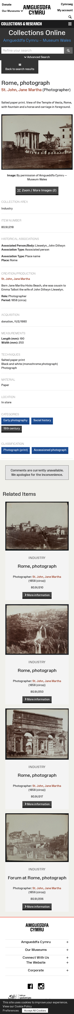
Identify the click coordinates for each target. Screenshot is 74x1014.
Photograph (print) (15, 449)
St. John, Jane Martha (21, 90)
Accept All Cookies (35, 1010)
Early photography (15, 420)
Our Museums (11, 10)
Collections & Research (21, 23)
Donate (6, 4)
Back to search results (19, 69)
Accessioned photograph (50, 449)
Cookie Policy (23, 1006)
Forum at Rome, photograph (37, 877)
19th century (11, 428)
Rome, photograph (37, 566)
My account (65, 10)
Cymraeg (67, 4)
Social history (42, 420)
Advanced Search (38, 57)
